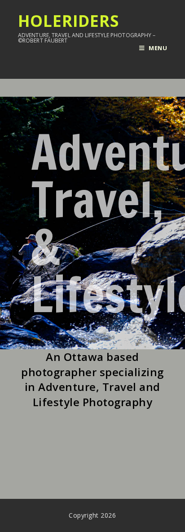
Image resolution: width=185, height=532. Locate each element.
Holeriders (87, 27)
